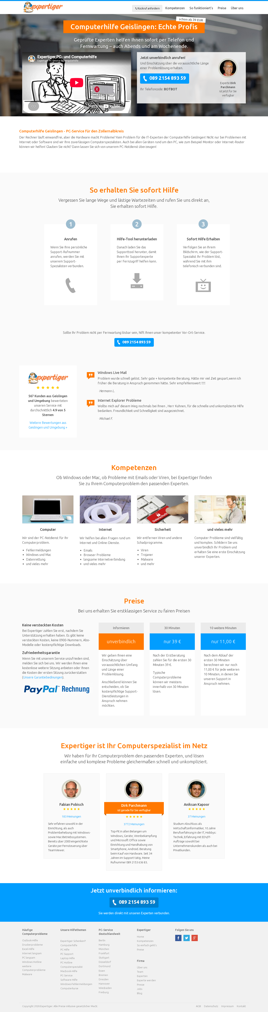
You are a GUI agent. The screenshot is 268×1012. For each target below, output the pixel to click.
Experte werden (146, 980)
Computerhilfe (68, 945)
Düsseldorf (105, 961)
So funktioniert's (201, 8)
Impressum (227, 1006)
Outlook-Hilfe (30, 940)
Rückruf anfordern (149, 8)
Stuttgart (104, 957)
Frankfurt (104, 953)
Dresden (103, 979)
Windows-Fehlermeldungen (76, 984)
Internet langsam (32, 953)
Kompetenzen (175, 8)
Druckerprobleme (32, 944)
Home (140, 936)
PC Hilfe (64, 949)
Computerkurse (69, 988)
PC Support (66, 953)
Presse (140, 984)
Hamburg (104, 944)
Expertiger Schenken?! (73, 941)
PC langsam (28, 957)
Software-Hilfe (68, 979)
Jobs (139, 989)
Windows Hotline (32, 961)
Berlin (102, 940)
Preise (222, 8)
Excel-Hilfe (28, 949)
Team (140, 971)
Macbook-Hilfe (68, 971)
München (104, 949)
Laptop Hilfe (67, 958)
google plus (194, 938)
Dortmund (104, 966)
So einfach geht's (147, 945)
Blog (139, 993)
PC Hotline (66, 962)
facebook (178, 938)
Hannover (104, 983)
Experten (142, 976)
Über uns (237, 8)
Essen (102, 970)
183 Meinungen (71, 816)
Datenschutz (211, 1006)
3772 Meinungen (134, 824)
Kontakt (241, 1006)
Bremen (103, 975)
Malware (27, 974)
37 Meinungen (196, 816)
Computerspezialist (71, 966)
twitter (186, 938)
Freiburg (104, 992)
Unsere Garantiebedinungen (42, 677)
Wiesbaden (105, 988)
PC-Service (66, 975)
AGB (198, 1006)
